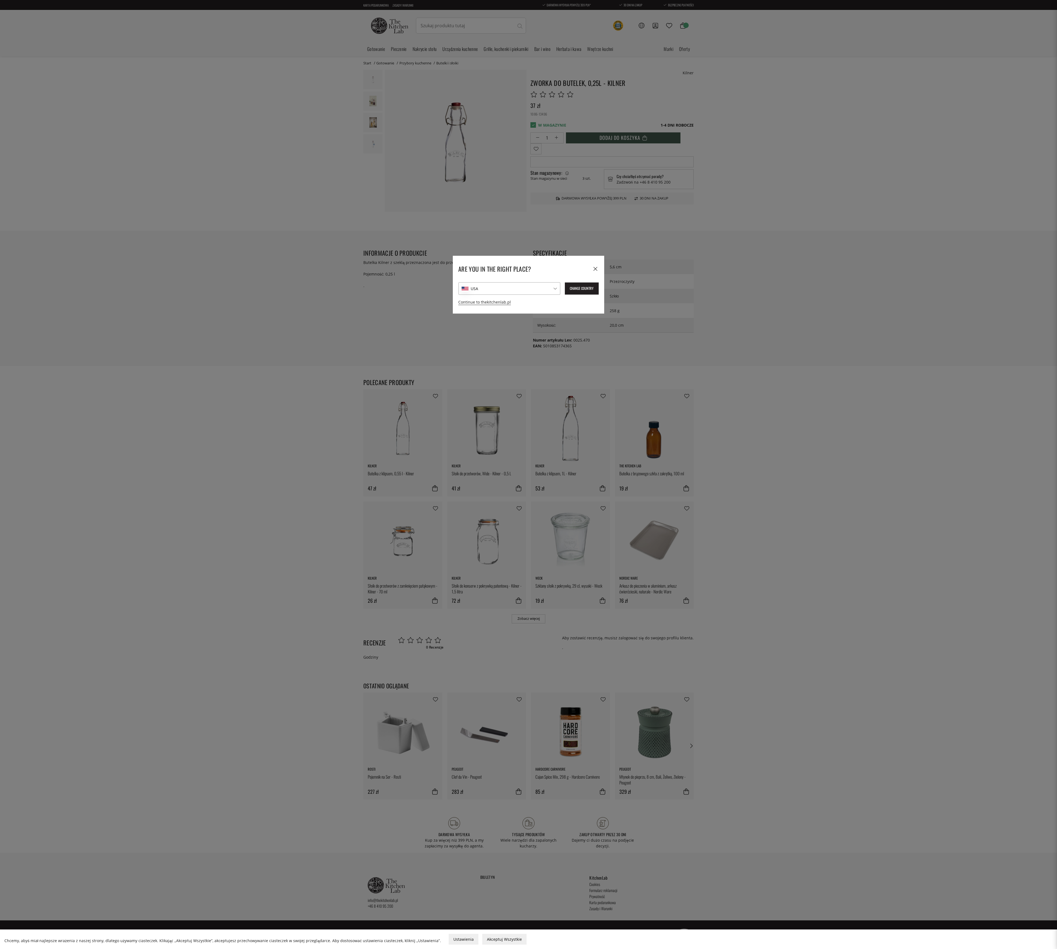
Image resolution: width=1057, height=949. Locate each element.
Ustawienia (463, 939)
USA (474, 288)
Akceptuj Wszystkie (504, 939)
